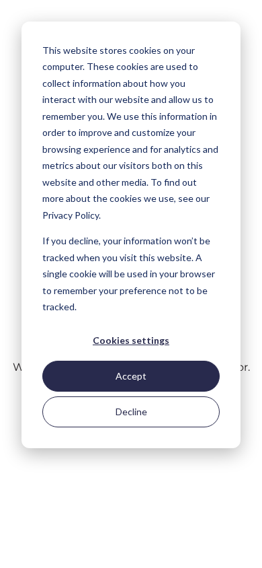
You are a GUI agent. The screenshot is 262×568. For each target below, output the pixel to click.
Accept (131, 376)
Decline (131, 411)
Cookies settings (131, 340)
